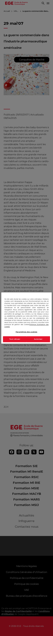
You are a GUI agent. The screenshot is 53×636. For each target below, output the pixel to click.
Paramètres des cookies (26, 332)
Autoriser (38, 339)
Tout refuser (14, 339)
